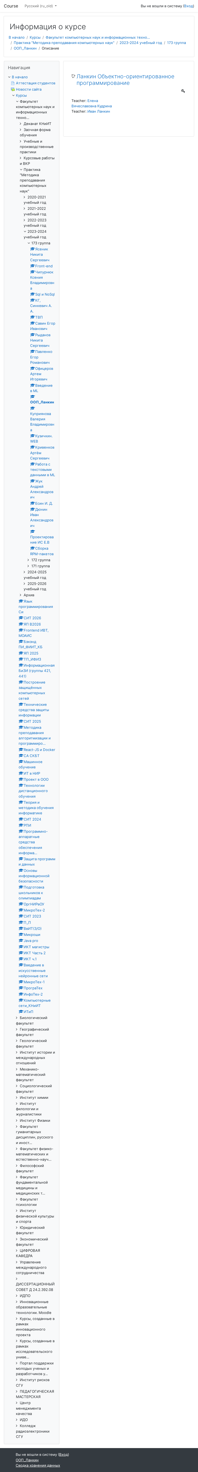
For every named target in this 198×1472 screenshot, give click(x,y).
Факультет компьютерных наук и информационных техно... (98, 37)
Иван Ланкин (98, 111)
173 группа (176, 43)
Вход (188, 6)
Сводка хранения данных (38, 1465)
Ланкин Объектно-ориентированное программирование (125, 79)
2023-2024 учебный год (141, 43)
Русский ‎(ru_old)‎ (39, 6)
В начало (17, 37)
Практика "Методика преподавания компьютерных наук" (64, 43)
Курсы (35, 37)
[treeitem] (31, 77)
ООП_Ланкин (25, 48)
